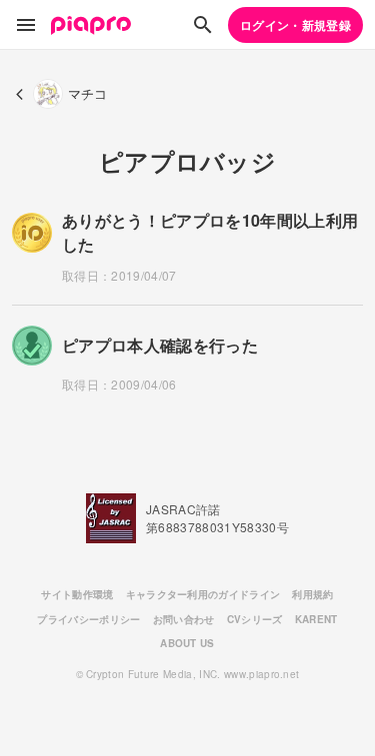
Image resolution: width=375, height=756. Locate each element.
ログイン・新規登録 (295, 25)
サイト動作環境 (77, 594)
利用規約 (312, 594)
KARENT (316, 619)
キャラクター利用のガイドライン (203, 594)
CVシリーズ (255, 619)
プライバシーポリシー (88, 619)
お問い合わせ (184, 619)
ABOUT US (187, 643)
